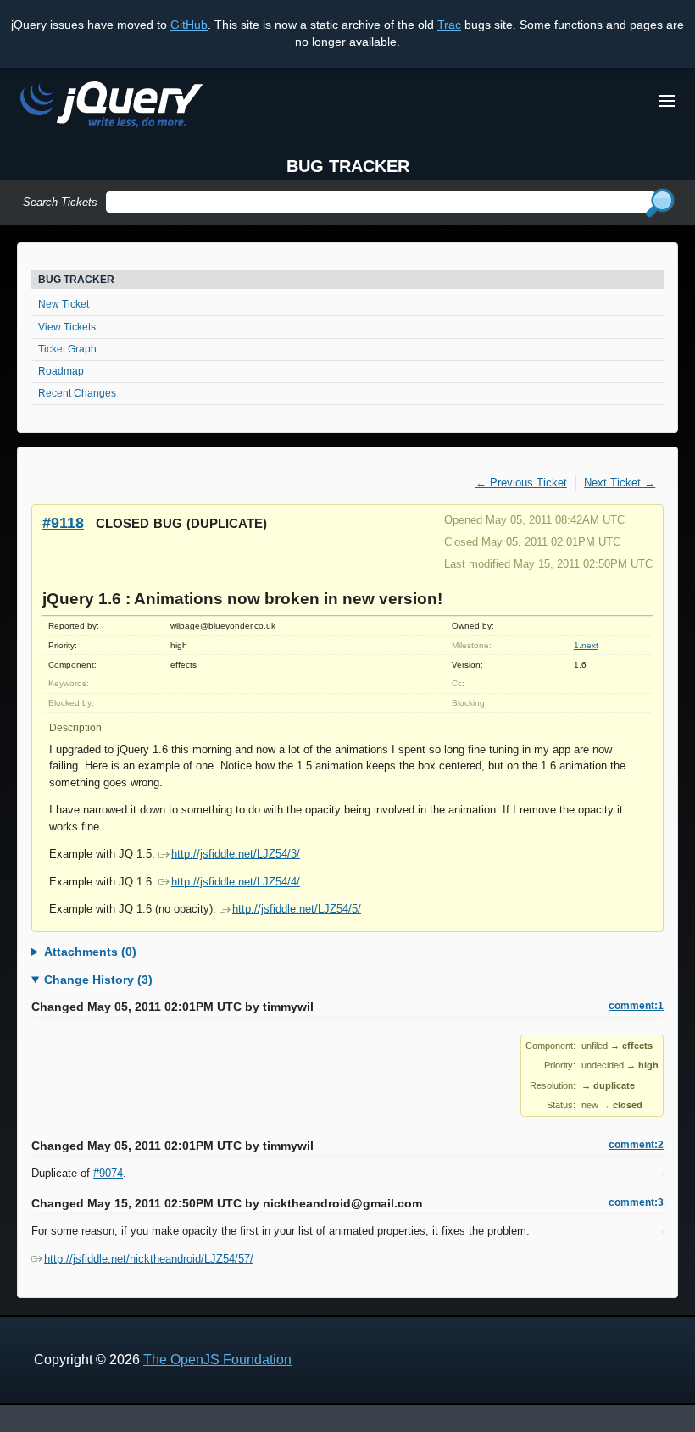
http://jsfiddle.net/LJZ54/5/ (296, 908)
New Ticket (63, 304)
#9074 (108, 1173)
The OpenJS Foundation (217, 1359)
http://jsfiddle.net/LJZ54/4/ (235, 881)
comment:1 (636, 1006)
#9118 (63, 522)
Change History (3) (98, 979)
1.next (586, 645)
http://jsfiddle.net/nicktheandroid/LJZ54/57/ (148, 1258)
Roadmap (61, 371)
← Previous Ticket (521, 482)
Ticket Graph (67, 349)
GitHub (189, 24)
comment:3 (636, 1202)
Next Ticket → (619, 482)
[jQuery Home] (111, 107)
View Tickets (67, 327)
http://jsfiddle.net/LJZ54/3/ (235, 853)
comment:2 (636, 1145)
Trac (449, 24)
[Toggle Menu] (667, 101)
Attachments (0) (90, 951)
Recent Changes (77, 393)
